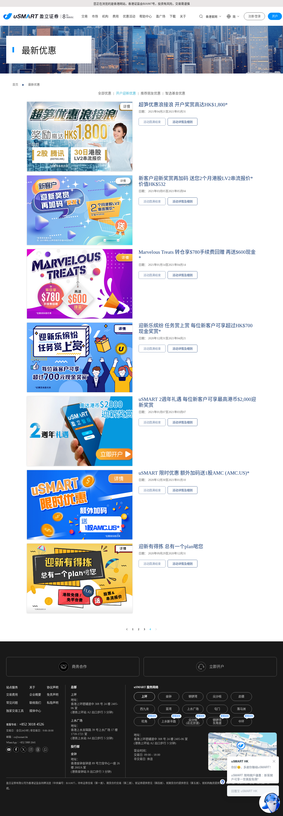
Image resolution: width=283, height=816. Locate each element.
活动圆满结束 (152, 122)
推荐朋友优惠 (151, 93)
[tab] (144, 696)
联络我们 (35, 702)
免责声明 (52, 694)
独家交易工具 (15, 710)
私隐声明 (52, 702)
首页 (15, 84)
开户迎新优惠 (126, 93)
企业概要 (35, 694)
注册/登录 (254, 16)
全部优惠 (104, 93)
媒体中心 (35, 710)
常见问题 (12, 702)
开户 (275, 16)
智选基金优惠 (175, 93)
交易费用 (12, 694)
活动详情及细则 (182, 122)
